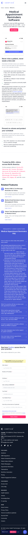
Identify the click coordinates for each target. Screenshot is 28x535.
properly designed (17, 91)
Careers (3, 521)
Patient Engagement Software (8, 477)
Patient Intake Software (7, 461)
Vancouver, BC (6, 169)
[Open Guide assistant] (25, 532)
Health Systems (5, 493)
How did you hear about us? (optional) (10, 404)
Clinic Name (5, 365)
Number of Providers (7, 371)
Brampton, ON (17, 175)
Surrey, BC (20, 167)
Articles (3, 495)
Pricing (3, 475)
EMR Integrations (5, 455)
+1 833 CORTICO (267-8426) (10, 440)
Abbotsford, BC (16, 173)
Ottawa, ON (5, 177)
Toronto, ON (15, 169)
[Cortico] (7, 3)
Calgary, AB (13, 177)
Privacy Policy (4, 510)
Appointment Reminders (7, 466)
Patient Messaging (5, 464)
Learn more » (8, 196)
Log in (18, 531)
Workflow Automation (6, 472)
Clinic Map (4, 486)
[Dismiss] (20, 532)
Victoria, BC (8, 173)
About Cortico (4, 507)
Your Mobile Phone (6, 397)
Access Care (4, 484)
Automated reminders (9, 252)
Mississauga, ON (7, 175)
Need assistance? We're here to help (9, 411)
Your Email (5, 391)
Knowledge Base (5, 498)
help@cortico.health (8, 442)
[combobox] (14, 387)
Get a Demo (13, 531)
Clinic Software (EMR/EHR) (8, 384)
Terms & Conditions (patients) (8, 512)
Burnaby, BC (15, 171)
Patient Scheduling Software (8, 458)
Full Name (4, 378)
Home (2, 7)
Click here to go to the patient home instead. (14, 361)
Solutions (7, 7)
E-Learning (4, 501)
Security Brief (4, 515)
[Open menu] (25, 2)
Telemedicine (4, 469)
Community (4, 518)
